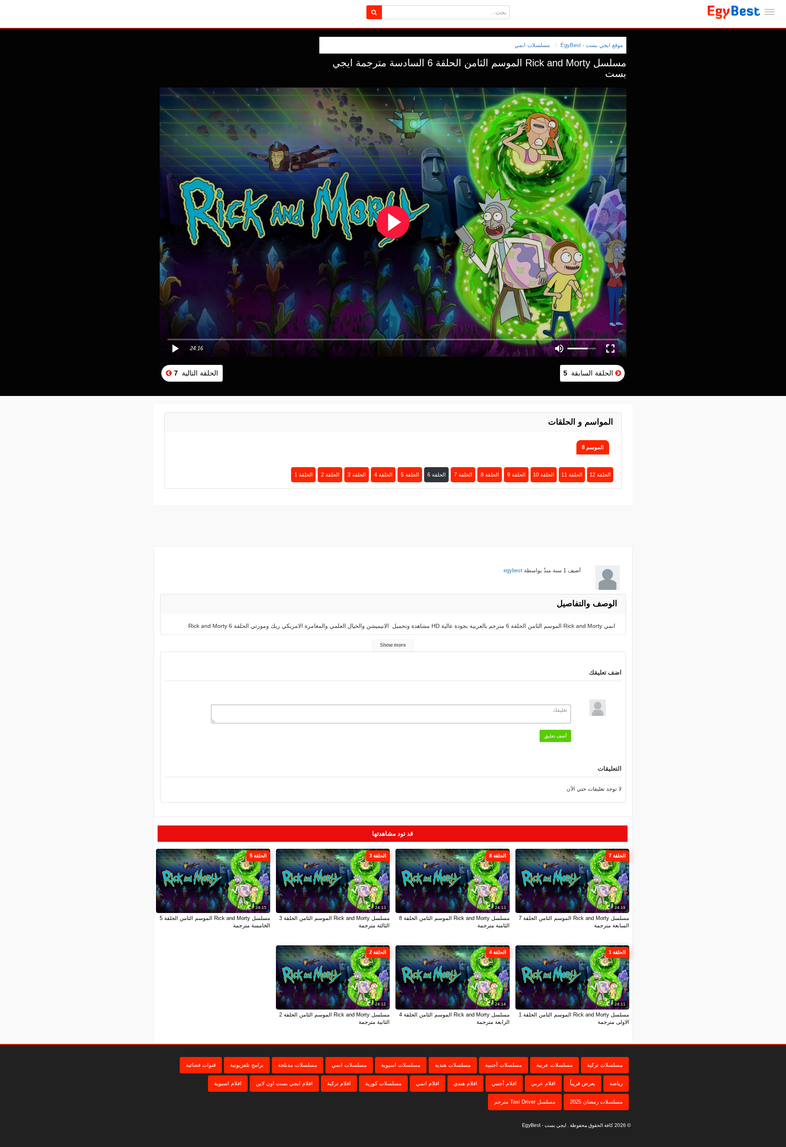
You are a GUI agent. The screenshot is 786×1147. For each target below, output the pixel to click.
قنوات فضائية (201, 1065)
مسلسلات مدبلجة (297, 1065)
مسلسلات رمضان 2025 (596, 1102)
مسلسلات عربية (554, 1065)
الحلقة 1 (303, 475)
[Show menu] (769, 12)
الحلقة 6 (436, 475)
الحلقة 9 (516, 475)
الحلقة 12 (600, 475)
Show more (393, 645)
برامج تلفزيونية (247, 1065)
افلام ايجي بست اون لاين (284, 1083)
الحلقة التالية (195, 373)
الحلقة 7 (463, 475)
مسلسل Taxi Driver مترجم (525, 1102)
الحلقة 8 (490, 475)
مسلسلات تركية (605, 1065)
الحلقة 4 (383, 475)
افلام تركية (339, 1083)
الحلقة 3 (357, 475)
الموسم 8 (593, 447)
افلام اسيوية (228, 1083)
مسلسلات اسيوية (400, 1065)
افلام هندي (465, 1083)
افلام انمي (427, 1083)
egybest (513, 570)
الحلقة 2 (330, 475)
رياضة (616, 1083)
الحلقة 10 (543, 475)
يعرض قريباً (582, 1083)
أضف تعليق (555, 736)
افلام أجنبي (504, 1083)
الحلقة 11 (572, 475)
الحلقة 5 (410, 475)
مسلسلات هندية (453, 1065)
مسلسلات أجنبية (503, 1065)
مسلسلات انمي (532, 45)
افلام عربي (543, 1083)
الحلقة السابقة (589, 373)
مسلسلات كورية (383, 1083)
